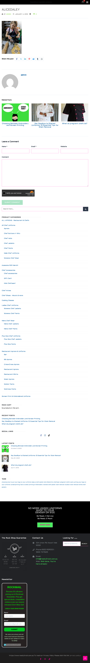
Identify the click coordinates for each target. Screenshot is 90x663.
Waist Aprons (9, 379)
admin (8, 14)
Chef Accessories (8, 270)
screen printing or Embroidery (33, 484)
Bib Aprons (8, 359)
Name (4, 146)
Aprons (6, 228)
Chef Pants (8, 248)
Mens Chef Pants (10, 329)
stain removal (60, 484)
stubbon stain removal (71, 484)
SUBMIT (14, 629)
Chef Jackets (9, 243)
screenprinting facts (17, 484)
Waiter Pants (9, 384)
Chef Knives (6, 290)
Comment (5, 157)
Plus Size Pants (10, 344)
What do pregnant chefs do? (74, 123)
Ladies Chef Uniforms (10, 305)
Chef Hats (8, 238)
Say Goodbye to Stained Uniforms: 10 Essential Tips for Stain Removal (45, 125)
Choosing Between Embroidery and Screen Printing (15, 124)
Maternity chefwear (53, 482)
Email (33, 146)
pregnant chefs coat (66, 482)
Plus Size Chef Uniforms (11, 336)
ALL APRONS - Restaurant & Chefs (15, 220)
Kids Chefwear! (10, 283)
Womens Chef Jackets (12, 308)
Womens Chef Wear (11, 258)
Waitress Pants (10, 389)
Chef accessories (10, 273)
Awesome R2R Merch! (10, 265)
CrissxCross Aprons (11, 364)
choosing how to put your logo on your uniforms (16, 482)
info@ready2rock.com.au (47, 559)
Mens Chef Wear (8, 320)
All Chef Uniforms (8, 225)
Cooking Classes (8, 300)
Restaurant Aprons (11, 369)
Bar (5, 354)
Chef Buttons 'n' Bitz (12, 233)
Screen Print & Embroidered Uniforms (16, 396)
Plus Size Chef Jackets (13, 339)
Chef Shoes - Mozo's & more (12, 295)
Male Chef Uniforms (11, 253)
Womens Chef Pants (12, 313)
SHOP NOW (45, 525)
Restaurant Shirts (11, 374)
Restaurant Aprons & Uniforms (13, 351)
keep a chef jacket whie (39, 482)
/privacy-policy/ (75, 655)
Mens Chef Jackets (11, 324)
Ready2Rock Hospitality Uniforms (41, 2)
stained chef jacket (49, 484)
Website (64, 146)
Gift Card (7, 278)
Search (84, 543)
